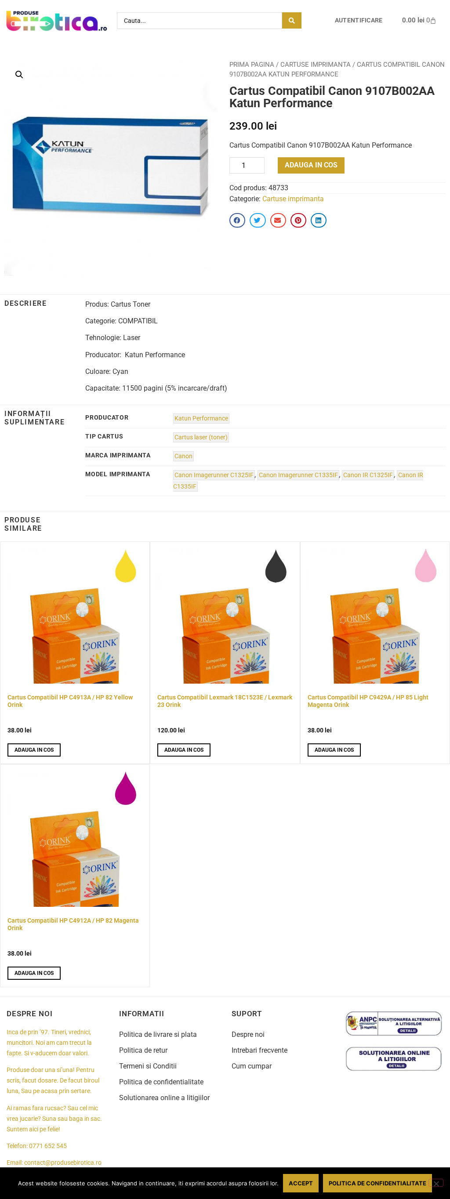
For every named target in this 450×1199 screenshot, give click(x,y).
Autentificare (359, 20)
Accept (301, 1183)
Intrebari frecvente (259, 1050)
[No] (435, 1183)
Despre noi (248, 1034)
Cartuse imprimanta (315, 65)
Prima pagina (251, 65)
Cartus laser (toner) (201, 437)
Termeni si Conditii (148, 1066)
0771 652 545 (48, 1146)
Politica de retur (143, 1050)
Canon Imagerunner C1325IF (214, 475)
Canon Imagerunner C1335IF (298, 475)
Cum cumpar (252, 1066)
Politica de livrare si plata (158, 1034)
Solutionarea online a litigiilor (164, 1098)
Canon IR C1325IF (368, 475)
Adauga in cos (311, 165)
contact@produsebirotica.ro (63, 1162)
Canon (183, 456)
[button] (19, 75)
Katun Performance (201, 418)
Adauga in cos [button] (34, 750)
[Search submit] (291, 20)
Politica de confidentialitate (161, 1082)
